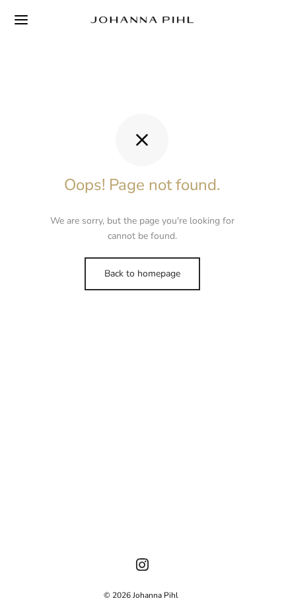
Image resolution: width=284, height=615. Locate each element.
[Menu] (21, 20)
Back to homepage (142, 273)
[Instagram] (142, 566)
